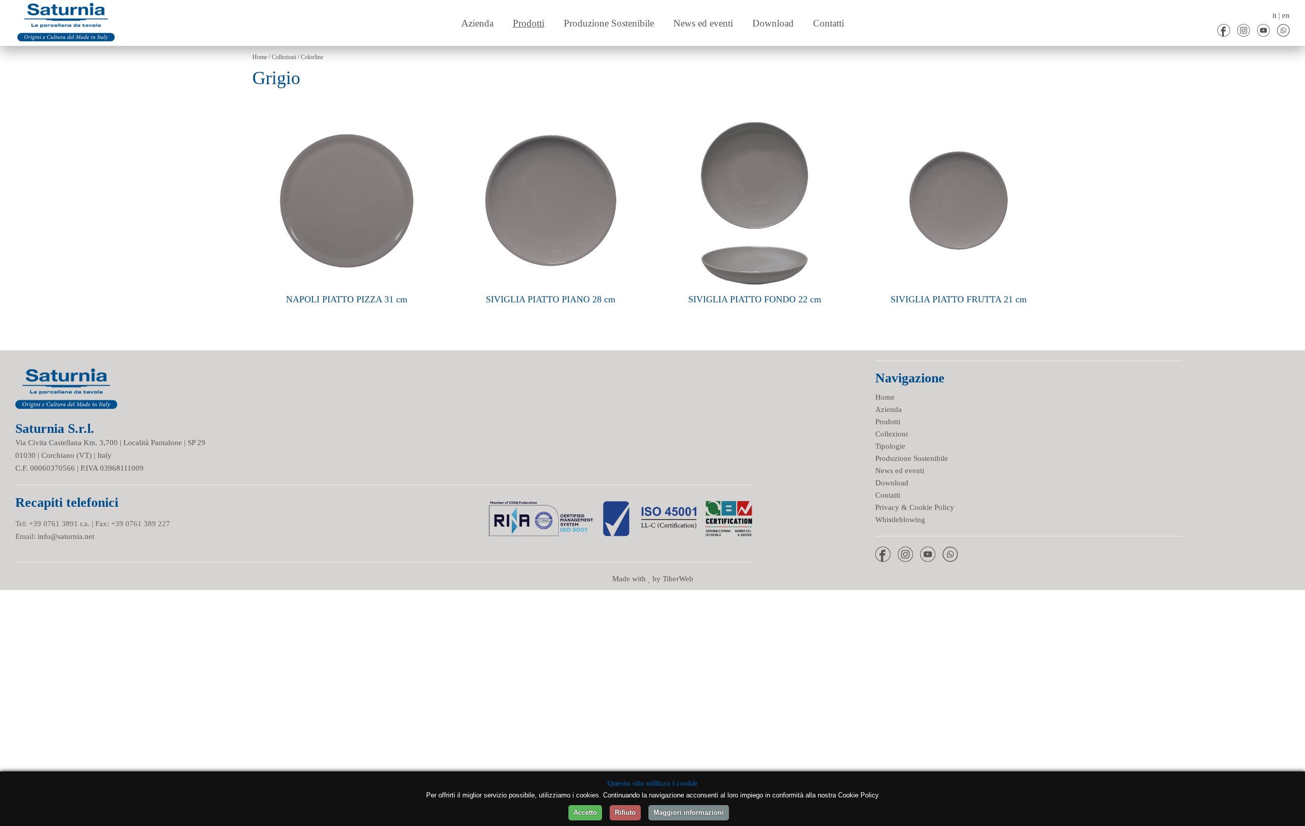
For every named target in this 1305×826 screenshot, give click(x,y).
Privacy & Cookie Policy (914, 507)
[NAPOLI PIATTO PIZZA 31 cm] (346, 112)
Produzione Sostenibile (911, 458)
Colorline (312, 57)
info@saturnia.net (66, 536)
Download (891, 483)
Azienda (888, 409)
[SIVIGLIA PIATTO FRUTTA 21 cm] (958, 112)
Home (259, 57)
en (1286, 15)
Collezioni (284, 57)
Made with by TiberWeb (652, 579)
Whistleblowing (900, 519)
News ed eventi (899, 471)
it (1274, 15)
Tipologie (890, 446)
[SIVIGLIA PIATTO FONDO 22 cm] (754, 112)
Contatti (887, 495)
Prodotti (887, 422)
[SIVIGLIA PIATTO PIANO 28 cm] (550, 112)
